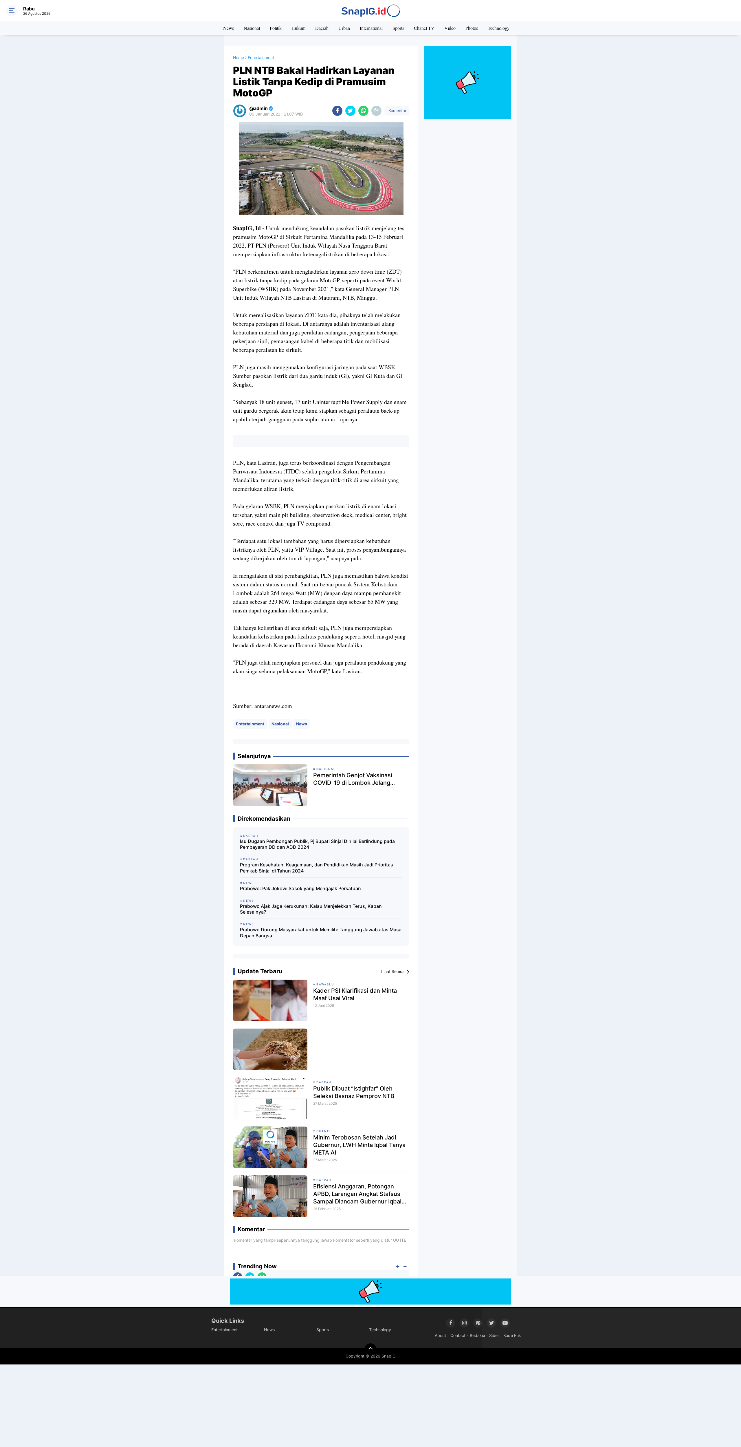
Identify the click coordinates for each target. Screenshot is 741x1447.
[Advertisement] (173, 1405)
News (228, 28)
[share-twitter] (350, 111)
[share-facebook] (337, 111)
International (371, 28)
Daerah (322, 28)
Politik (276, 28)
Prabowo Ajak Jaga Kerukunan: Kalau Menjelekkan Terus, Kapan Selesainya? (311, 909)
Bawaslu (325, 984)
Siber (494, 1335)
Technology (498, 28)
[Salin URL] (376, 111)
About (440, 1335)
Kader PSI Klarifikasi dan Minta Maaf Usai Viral (355, 994)
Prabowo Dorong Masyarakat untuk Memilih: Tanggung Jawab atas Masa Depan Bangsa (320, 933)
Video (450, 28)
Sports (398, 28)
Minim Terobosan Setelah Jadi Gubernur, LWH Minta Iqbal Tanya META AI (359, 1145)
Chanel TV (424, 28)
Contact (457, 1335)
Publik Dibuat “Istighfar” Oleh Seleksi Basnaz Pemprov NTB (353, 1092)
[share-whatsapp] (363, 111)
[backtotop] (370, 1349)
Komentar (396, 110)
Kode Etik (512, 1335)
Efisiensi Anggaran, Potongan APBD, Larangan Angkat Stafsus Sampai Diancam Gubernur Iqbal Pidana (357, 1194)
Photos (471, 28)
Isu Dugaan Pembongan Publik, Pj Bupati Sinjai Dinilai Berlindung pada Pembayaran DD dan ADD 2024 (317, 844)
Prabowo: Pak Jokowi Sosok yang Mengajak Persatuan (300, 888)
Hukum (298, 28)
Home (238, 57)
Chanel (324, 1131)
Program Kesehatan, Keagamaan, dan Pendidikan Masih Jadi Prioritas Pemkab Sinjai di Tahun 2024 (316, 868)
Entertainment (250, 723)
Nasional (252, 28)
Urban (344, 28)
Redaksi (477, 1335)
